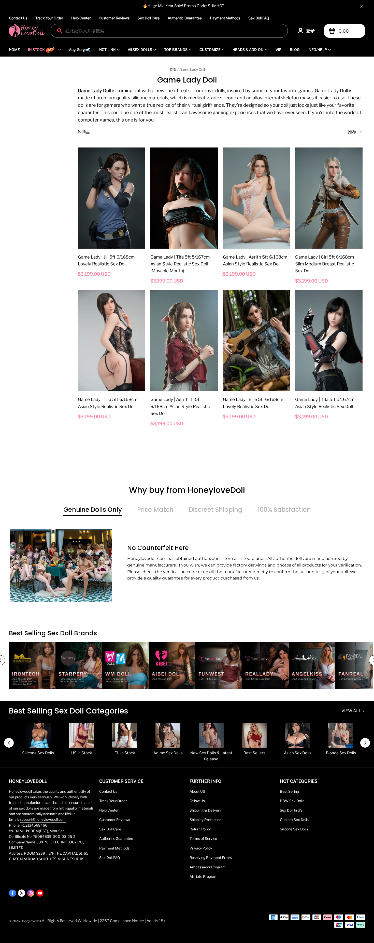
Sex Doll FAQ (258, 18)
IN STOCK (36, 49)
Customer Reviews (114, 18)
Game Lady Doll (192, 69)
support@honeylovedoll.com (43, 819)
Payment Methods (225, 18)
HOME (14, 49)
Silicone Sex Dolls (294, 829)
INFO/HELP (317, 49)
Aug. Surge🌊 (80, 49)
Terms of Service (203, 839)
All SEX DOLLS (140, 49)
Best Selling (289, 791)
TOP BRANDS (176, 49)
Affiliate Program (204, 876)
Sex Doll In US (291, 810)
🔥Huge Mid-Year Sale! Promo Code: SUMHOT (183, 6)
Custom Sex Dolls (294, 820)
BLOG (294, 49)
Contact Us (18, 18)
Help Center (81, 18)
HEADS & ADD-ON (248, 49)
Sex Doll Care (149, 18)
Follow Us (197, 801)
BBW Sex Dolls (292, 801)
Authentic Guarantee (185, 18)
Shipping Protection (205, 820)
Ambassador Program (208, 867)
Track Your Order (49, 18)
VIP (279, 49)
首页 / (174, 69)
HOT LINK (107, 49)
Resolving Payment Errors (211, 858)
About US (197, 791)
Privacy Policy (201, 848)
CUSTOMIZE (210, 49)
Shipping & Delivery (205, 810)
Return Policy (200, 829)
